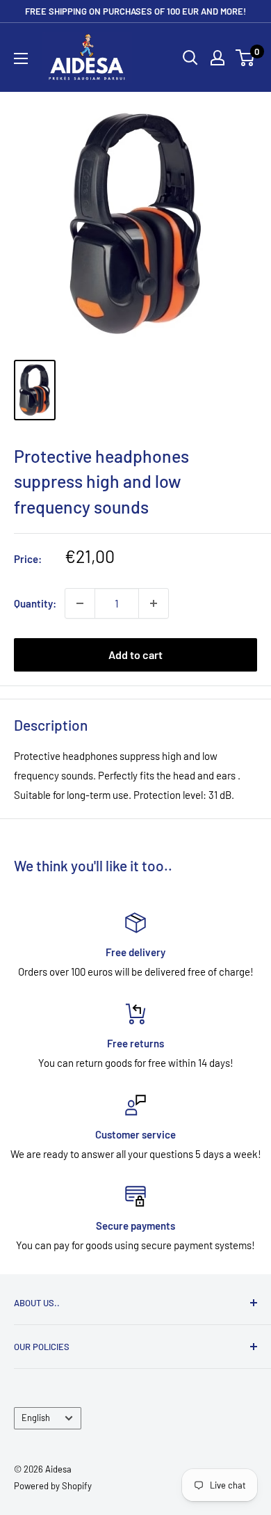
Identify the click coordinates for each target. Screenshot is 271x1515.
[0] (245, 57)
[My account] (217, 57)
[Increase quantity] (153, 603)
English (36, 1417)
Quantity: (35, 603)
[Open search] (190, 57)
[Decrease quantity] (80, 603)
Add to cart (135, 654)
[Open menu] (21, 58)
